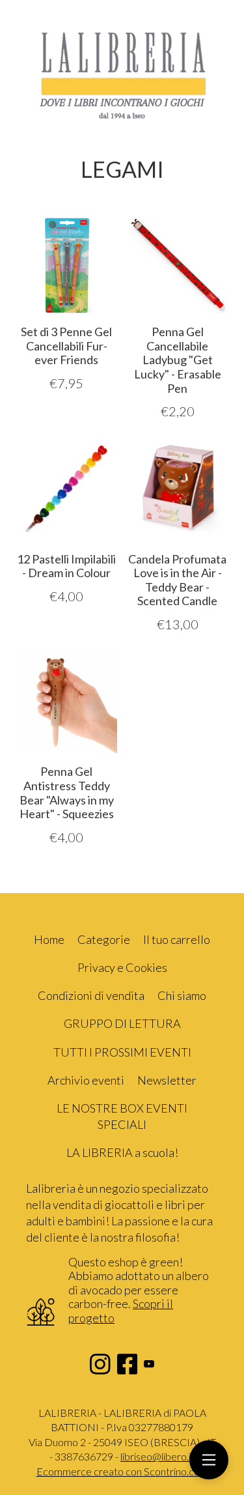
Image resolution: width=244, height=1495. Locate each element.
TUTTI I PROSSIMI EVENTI (122, 1052)
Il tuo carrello (176, 939)
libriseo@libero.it (157, 1456)
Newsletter (167, 1080)
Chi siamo (181, 995)
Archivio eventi (85, 1080)
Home (49, 939)
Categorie (103, 939)
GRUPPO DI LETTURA (122, 1023)
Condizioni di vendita (91, 995)
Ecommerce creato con (122, 1471)
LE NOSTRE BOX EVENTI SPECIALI (122, 1116)
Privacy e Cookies (122, 967)
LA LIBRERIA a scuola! (122, 1152)
